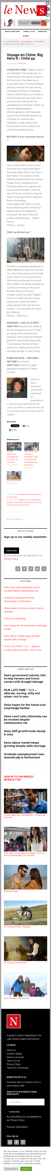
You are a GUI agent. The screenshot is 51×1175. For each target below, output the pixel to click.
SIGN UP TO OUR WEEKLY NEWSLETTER (19, 778)
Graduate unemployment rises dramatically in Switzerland (24, 756)
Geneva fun (24, 500)
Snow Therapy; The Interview (16, 998)
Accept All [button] (26, 1169)
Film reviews (23, 494)
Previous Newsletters (17, 1127)
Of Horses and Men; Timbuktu (17, 927)
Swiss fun (31, 502)
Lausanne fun (20, 502)
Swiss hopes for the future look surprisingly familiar (25, 706)
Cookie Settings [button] (11, 1169)
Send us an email (15, 1057)
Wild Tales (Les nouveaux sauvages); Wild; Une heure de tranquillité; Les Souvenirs (24, 854)
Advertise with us (15, 1082)
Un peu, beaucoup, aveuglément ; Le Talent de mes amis (13, 456)
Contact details (14, 1053)
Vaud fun (15, 505)
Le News (25, 11)
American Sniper (14, 480)
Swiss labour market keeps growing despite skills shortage (25, 744)
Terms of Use (13, 1060)
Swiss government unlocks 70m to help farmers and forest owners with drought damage (25, 678)
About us (11, 1050)
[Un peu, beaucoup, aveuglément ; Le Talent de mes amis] (14, 446)
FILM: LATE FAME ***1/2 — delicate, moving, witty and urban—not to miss (22, 693)
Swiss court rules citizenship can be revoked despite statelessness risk (25, 719)
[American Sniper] (14, 475)
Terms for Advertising (14, 618)
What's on (24, 505)
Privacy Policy (11, 559)
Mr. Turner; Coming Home (15, 963)
